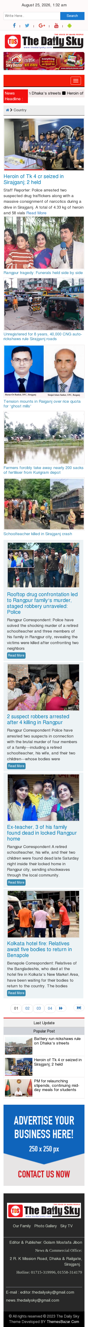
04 (50, 1008)
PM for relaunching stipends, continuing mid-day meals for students (56, 1085)
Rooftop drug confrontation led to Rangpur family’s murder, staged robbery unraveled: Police (42, 603)
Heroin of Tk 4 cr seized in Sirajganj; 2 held (34, 179)
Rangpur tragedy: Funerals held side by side (43, 272)
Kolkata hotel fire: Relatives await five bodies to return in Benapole (39, 949)
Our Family (22, 1226)
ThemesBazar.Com (63, 1321)
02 (27, 1008)
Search (72, 16)
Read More (36, 213)
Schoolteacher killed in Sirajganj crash (38, 533)
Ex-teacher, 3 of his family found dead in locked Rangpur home (42, 833)
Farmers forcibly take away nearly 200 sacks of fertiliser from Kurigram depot (44, 470)
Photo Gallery (45, 1226)
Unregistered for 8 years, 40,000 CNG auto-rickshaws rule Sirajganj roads (43, 336)
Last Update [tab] (44, 1023)
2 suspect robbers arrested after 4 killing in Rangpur (38, 719)
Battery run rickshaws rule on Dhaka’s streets (57, 1041)
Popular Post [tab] (44, 1031)
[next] (61, 1008)
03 (39, 1008)
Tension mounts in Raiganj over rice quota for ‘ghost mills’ (42, 404)
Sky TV (66, 1226)
